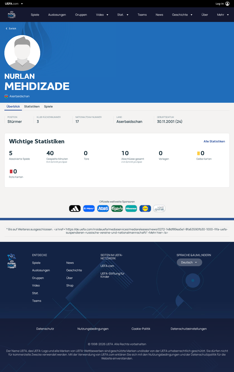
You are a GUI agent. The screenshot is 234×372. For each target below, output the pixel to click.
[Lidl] (145, 208)
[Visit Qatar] (159, 208)
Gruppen (38, 278)
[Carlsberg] (117, 208)
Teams (36, 301)
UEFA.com (107, 266)
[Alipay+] (89, 208)
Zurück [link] (12, 28)
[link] (35, 14)
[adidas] (75, 208)
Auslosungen (41, 270)
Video (36, 285)
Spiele (48, 106)
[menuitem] (35, 14)
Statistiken (32, 106)
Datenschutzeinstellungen (189, 329)
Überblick (13, 106)
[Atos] (103, 208)
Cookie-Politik (141, 329)
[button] (102, 14)
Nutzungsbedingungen (93, 329)
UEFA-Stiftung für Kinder (112, 275)
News (70, 263)
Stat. (35, 293)
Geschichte (74, 270)
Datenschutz (45, 329)
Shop (69, 285)
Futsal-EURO (12, 14)
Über (69, 278)
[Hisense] (131, 208)
